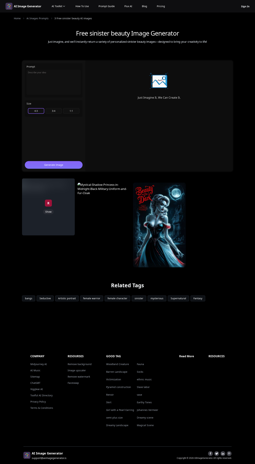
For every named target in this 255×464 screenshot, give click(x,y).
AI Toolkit (57, 6)
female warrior (91, 298)
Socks (140, 371)
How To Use (82, 6)
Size (29, 103)
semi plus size (114, 417)
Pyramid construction (118, 387)
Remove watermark (79, 376)
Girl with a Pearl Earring (120, 410)
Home (17, 18)
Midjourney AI (38, 364)
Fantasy (197, 298)
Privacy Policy (38, 401)
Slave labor (143, 387)
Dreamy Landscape (117, 425)
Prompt (31, 66)
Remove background (80, 364)
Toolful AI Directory (41, 395)
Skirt (108, 402)
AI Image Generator (27, 6)
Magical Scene (145, 425)
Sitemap (35, 376)
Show (48, 211)
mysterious (157, 298)
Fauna (140, 364)
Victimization (113, 379)
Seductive (45, 298)
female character (117, 298)
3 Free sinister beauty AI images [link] (73, 18)
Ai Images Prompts (38, 18)
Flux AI (128, 6)
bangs (28, 298)
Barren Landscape (116, 371)
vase (139, 394)
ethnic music (144, 379)
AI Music (35, 370)
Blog (144, 6)
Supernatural (178, 298)
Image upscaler (77, 370)
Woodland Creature (117, 364)
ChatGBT (35, 382)
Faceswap (73, 382)
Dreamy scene (145, 417)
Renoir (110, 394)
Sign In (245, 6)
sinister (139, 298)
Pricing (161, 6)
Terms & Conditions (41, 407)
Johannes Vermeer (147, 410)
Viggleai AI (36, 389)
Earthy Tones (144, 402)
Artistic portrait (67, 298)
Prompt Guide (107, 6)
